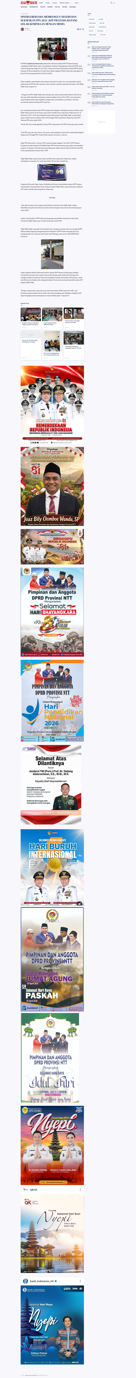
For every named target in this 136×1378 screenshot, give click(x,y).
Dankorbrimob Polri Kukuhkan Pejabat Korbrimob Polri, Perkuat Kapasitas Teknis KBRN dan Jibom (103, 95)
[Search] (111, 2)
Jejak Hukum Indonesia (31, 1375)
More (77, 3)
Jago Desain (56, 1375)
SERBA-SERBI (92, 35)
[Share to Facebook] (78, 29)
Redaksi (27, 28)
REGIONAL (72, 7)
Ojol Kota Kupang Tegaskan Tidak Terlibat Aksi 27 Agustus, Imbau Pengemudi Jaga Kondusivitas (101, 48)
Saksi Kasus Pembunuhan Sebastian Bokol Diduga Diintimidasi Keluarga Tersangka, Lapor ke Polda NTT (102, 57)
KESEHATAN (92, 23)
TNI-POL (57, 7)
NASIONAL (24, 7)
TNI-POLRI (103, 35)
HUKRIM (50, 7)
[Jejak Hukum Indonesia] (29, 2)
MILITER (64, 7)
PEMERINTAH (34, 7)
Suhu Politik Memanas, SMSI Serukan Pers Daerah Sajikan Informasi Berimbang (103, 73)
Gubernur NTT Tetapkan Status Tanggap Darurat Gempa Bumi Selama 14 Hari (103, 80)
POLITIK (42, 7)
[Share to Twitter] (80, 29)
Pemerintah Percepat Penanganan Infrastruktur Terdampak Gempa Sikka (103, 103)
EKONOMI (91, 19)
